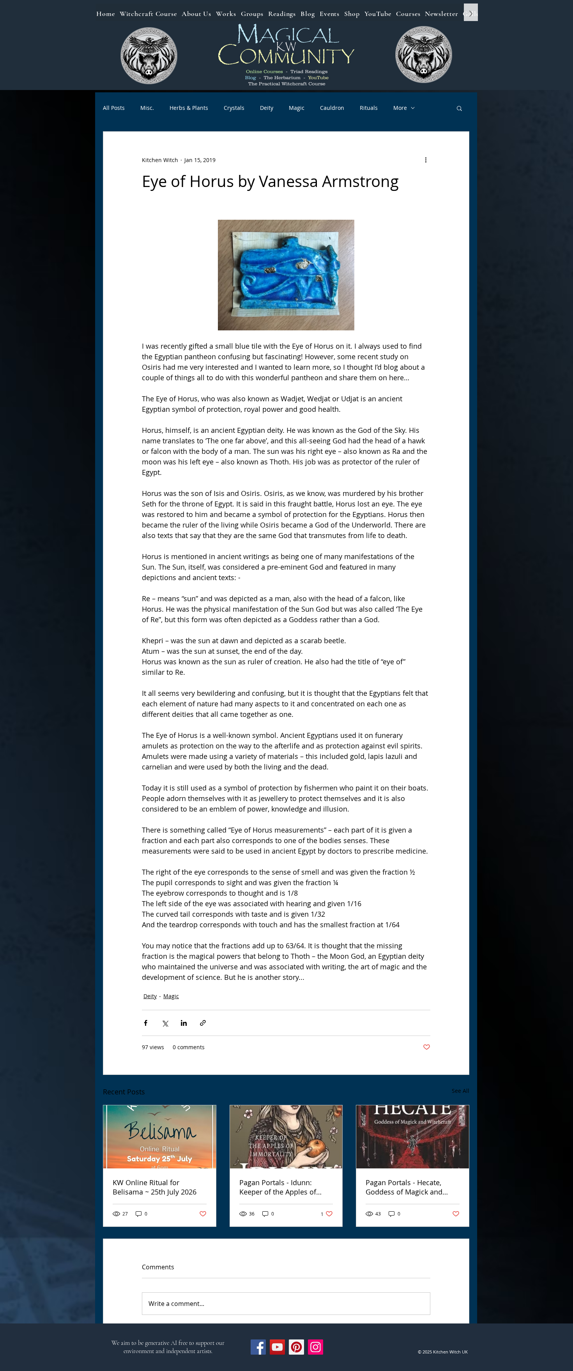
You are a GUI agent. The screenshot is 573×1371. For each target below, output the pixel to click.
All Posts (114, 107)
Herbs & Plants (189, 107)
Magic (296, 107)
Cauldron (332, 107)
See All (460, 1090)
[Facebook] (258, 1347)
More (400, 107)
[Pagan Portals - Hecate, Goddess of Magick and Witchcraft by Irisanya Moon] (412, 1136)
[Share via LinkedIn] (183, 1023)
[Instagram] (315, 1347)
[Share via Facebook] (145, 1023)
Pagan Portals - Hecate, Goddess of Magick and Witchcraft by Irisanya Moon (412, 1187)
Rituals (369, 107)
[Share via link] (203, 1023)
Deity (266, 107)
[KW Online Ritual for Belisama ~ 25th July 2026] (159, 1136)
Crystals (234, 107)
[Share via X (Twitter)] (164, 1023)
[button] (459, 108)
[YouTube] (277, 1347)
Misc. (147, 107)
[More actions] (425, 159)
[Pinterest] (296, 1347)
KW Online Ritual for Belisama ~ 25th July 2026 (154, 1187)
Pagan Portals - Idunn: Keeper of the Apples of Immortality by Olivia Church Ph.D (277, 1187)
